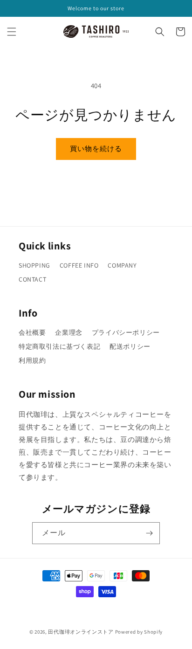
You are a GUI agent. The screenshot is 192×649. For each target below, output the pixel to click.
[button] (11, 31)
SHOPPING (34, 265)
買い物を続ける (96, 148)
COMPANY (122, 265)
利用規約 (32, 360)
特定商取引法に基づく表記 (59, 346)
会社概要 (32, 332)
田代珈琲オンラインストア (80, 631)
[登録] (149, 533)
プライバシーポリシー (126, 332)
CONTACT (32, 279)
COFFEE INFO (79, 265)
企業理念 (68, 332)
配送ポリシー (130, 346)
